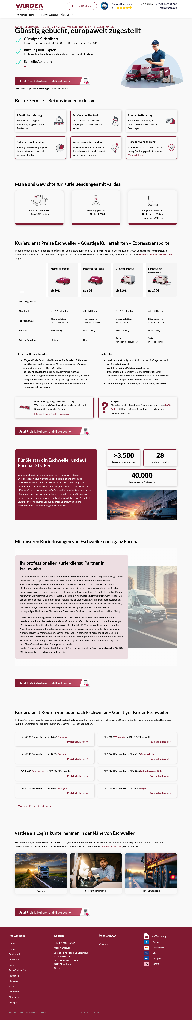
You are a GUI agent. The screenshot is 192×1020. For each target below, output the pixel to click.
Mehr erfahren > (136, 154)
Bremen (13, 948)
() (165, 4)
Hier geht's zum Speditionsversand (52, 414)
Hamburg (14, 975)
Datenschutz (31, 1012)
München (14, 991)
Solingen (62, 788)
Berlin (12, 943)
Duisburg (63, 736)
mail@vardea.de (168, 7)
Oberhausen (38, 771)
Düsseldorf (14, 959)
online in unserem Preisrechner (156, 254)
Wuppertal (120, 736)
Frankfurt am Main (18, 970)
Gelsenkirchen (148, 754)
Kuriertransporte (25, 14)
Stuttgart (13, 1002)
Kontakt (12, 1012)
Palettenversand (49, 14)
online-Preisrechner (111, 846)
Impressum (45, 1012)
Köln (11, 986)
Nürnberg (14, 996)
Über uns (66, 14)
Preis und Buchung (82, 5)
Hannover (14, 980)
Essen (12, 964)
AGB (21, 1012)
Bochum (62, 754)
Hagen (143, 788)
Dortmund (14, 954)
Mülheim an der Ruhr (151, 771)
